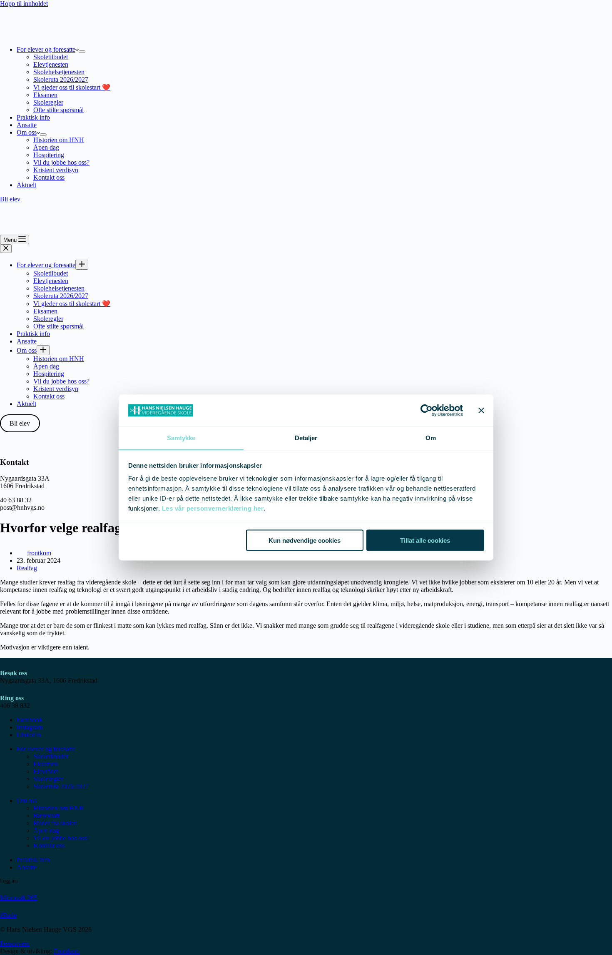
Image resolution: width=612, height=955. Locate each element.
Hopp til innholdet (24, 3)
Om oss (27, 132)
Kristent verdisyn (55, 169)
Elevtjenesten (50, 64)
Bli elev (10, 199)
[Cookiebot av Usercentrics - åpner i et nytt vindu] (426, 410)
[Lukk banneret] (481, 411)
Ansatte (27, 124)
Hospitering (48, 154)
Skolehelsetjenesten (59, 71)
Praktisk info (33, 117)
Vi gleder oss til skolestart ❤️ (71, 87)
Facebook (29, 719)
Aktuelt (26, 184)
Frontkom (67, 951)
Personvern (15, 943)
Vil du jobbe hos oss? (61, 162)
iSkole (8, 915)
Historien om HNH (58, 139)
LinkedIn (29, 734)
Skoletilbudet (50, 56)
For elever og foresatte (46, 49)
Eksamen (45, 94)
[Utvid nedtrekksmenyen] (82, 51)
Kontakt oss (49, 177)
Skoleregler (48, 102)
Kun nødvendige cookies (305, 540)
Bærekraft (46, 815)
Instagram (29, 727)
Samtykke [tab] (181, 437)
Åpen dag (46, 147)
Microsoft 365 (18, 897)
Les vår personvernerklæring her (213, 508)
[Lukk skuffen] (6, 248)
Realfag (27, 567)
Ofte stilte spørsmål (58, 109)
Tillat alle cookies (425, 540)
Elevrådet (45, 771)
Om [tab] (430, 437)
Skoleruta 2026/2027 (60, 79)
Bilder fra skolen (55, 823)
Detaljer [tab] (306, 437)
